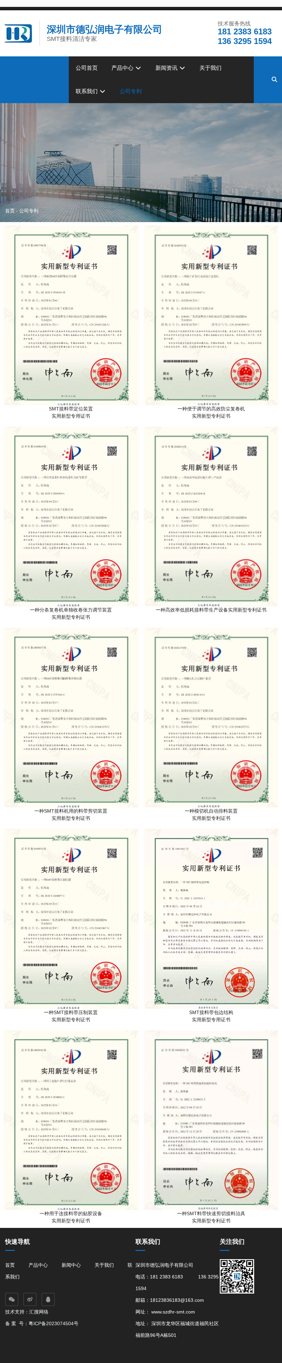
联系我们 (87, 91)
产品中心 (123, 68)
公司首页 (87, 68)
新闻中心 (71, 1265)
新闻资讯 (167, 68)
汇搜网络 (39, 1312)
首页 (10, 210)
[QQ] (48, 1299)
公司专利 (131, 91)
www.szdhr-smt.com (173, 1312)
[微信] (11, 1299)
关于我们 (210, 68)
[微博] (29, 1299)
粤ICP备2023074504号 (53, 1323)
